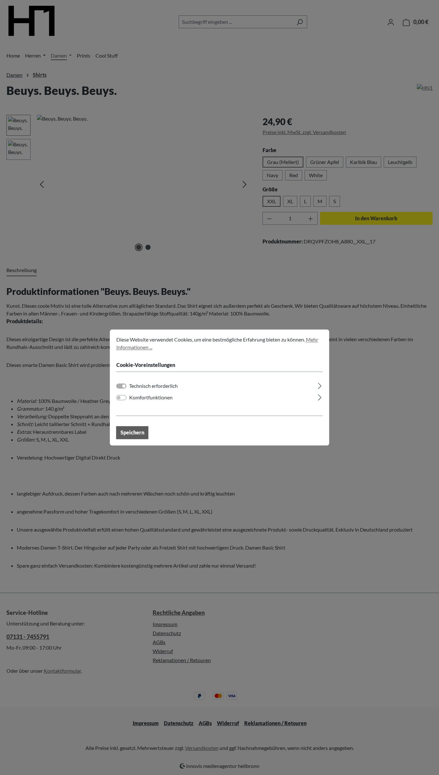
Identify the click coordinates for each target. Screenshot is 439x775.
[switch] (121, 397)
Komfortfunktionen (151, 398)
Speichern (132, 433)
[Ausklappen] (320, 385)
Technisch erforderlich (153, 386)
